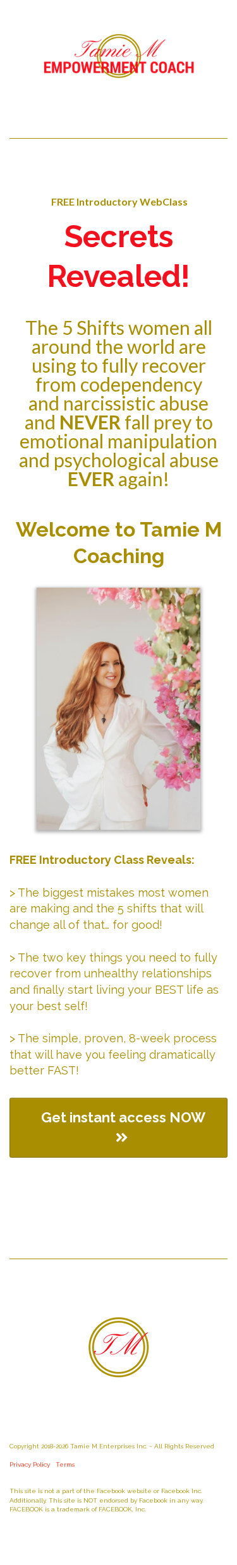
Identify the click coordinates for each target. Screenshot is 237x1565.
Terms (65, 1464)
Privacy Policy (29, 1464)
